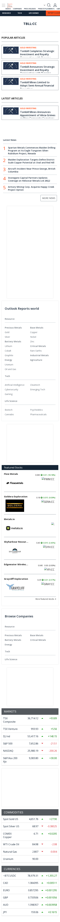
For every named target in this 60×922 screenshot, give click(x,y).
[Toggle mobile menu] (3, 5)
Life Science (34, 13)
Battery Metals (13, 341)
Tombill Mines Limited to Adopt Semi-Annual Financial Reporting (37, 85)
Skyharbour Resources (16, 541)
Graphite (9, 355)
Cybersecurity (11, 389)
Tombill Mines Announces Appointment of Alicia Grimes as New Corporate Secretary (37, 115)
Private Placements (46, 9)
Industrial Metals (39, 355)
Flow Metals (11, 473)
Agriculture (36, 359)
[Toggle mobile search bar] (49, 5)
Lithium (8, 346)
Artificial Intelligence (14, 384)
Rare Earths (36, 350)
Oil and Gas (10, 369)
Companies (17, 9)
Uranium (9, 364)
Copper (33, 332)
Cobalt (8, 350)
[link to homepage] (11, 4)
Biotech (8, 409)
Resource (6, 13)
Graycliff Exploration (16, 578)
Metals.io (9, 519)
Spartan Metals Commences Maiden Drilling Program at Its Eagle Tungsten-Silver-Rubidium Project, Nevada (31, 150)
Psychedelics (36, 409)
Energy (8, 359)
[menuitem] (17, 332)
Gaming (8, 394)
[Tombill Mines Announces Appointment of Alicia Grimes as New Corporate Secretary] (11, 112)
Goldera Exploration (15, 496)
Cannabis (9, 414)
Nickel (33, 336)
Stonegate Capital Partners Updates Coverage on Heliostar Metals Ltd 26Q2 (29, 179)
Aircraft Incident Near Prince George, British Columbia (31, 170)
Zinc (32, 341)
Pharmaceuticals (38, 414)
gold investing (28, 48)
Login (55, 5)
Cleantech (35, 384)
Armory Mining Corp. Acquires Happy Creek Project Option (31, 188)
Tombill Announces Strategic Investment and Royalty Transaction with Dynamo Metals (37, 71)
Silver (7, 336)
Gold (7, 332)
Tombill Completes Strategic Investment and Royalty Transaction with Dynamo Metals (37, 55)
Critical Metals (38, 346)
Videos (8, 9)
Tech (20, 13)
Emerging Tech (37, 389)
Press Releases (30, 9)
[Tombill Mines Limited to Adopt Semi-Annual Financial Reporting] (11, 83)
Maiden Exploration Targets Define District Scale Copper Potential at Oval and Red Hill (31, 161)
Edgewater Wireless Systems (16, 564)
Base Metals (36, 327)
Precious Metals (13, 327)
